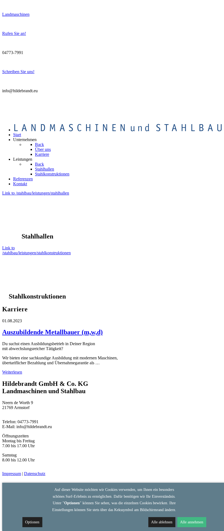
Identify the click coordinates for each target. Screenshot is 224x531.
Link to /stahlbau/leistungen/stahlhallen (35, 193)
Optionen (32, 522)
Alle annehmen (191, 522)
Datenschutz (34, 473)
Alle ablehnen (161, 522)
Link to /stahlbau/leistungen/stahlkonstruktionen (36, 250)
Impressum (11, 473)
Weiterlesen (12, 372)
